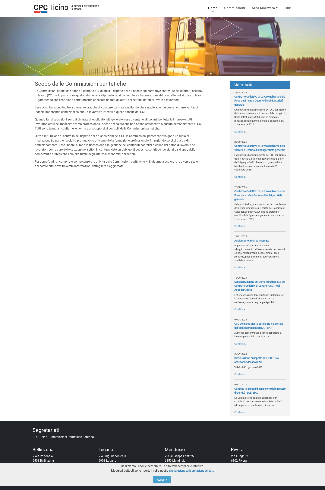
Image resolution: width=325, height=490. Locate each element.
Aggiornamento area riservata (251, 240)
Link (287, 8)
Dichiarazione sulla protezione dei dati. (191, 470)
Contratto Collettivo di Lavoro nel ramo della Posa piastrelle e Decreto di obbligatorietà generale (260, 195)
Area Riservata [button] (263, 8)
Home (212, 8)
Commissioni (234, 8)
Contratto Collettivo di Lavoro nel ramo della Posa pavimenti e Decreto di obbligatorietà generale (260, 100)
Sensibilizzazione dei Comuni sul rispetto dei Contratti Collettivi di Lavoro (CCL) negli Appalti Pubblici (259, 286)
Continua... (240, 131)
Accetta (162, 479)
